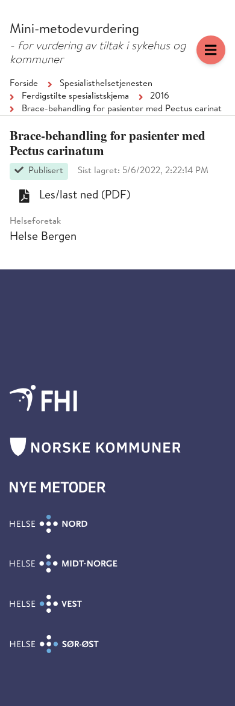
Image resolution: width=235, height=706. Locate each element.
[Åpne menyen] (210, 50)
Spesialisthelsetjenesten (106, 84)
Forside (24, 84)
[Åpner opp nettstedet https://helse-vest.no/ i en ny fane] (46, 604)
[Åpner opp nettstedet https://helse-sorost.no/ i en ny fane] (54, 644)
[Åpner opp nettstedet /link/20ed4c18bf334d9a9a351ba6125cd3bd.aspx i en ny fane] (43, 398)
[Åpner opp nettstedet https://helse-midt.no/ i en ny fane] (64, 563)
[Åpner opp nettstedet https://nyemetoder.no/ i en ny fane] (58, 487)
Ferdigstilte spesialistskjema (75, 97)
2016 (159, 97)
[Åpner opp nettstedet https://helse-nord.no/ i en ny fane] (48, 524)
